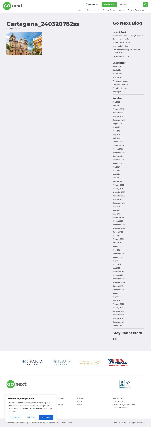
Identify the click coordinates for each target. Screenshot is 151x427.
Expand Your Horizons (121, 42)
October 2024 (118, 156)
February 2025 (118, 145)
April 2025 (116, 138)
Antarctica (117, 66)
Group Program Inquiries (124, 404)
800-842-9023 (93, 5)
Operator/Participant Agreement (45, 423)
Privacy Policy (22, 423)
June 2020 (117, 264)
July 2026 (116, 102)
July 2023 (116, 207)
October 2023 (118, 199)
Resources (118, 398)
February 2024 (118, 185)
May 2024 (116, 174)
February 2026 (118, 109)
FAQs (79, 401)
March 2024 (117, 181)
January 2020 (118, 275)
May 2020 (116, 268)
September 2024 (119, 160)
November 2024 (119, 153)
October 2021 (118, 243)
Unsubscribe (66, 423)
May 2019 (116, 300)
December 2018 (119, 311)
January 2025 (118, 149)
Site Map (10, 423)
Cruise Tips (117, 74)
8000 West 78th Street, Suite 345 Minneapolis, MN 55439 (53, 401)
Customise (15, 417)
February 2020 (118, 272)
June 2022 (117, 235)
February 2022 (118, 239)
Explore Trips (109, 4)
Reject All (31, 417)
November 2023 (119, 196)
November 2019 (119, 282)
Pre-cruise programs (121, 81)
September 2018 (119, 322)
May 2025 (116, 134)
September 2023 (119, 203)
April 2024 (116, 178)
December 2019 (119, 279)
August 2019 (117, 293)
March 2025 (117, 142)
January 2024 (118, 189)
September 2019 (119, 290)
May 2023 (116, 210)
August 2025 (117, 124)
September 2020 (119, 253)
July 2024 (116, 167)
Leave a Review (120, 407)
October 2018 (118, 318)
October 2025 (118, 116)
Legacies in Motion (120, 46)
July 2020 (116, 261)
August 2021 (117, 246)
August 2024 (117, 163)
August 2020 (117, 257)
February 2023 (118, 217)
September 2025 (119, 120)
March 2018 (117, 326)
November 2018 (119, 315)
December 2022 (119, 225)
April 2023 (116, 214)
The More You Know (120, 84)
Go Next (13, 6)
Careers (80, 398)
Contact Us (118, 401)
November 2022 (119, 228)
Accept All (46, 417)
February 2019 (118, 304)
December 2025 (119, 113)
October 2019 (118, 286)
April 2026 (116, 106)
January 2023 (118, 221)
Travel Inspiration (120, 88)
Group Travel (118, 77)
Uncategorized (118, 92)
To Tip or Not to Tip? (121, 56)
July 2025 (116, 127)
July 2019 (116, 297)
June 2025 (117, 131)
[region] (31, 408)
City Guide (117, 70)
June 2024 (117, 171)
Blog (79, 404)
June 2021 (117, 250)
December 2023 (119, 192)
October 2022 (118, 232)
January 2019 (118, 308)
